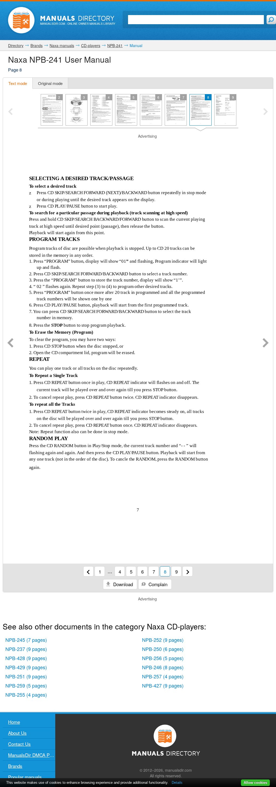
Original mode (50, 83)
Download (122, 584)
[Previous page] (10, 343)
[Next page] (265, 343)
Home (14, 721)
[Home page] (21, 20)
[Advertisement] (138, 146)
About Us (17, 732)
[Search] (271, 19)
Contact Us (19, 743)
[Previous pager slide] (10, 112)
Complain (157, 584)
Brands (15, 766)
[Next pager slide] (265, 112)
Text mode (17, 83)
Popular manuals (25, 777)
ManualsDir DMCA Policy (31, 755)
